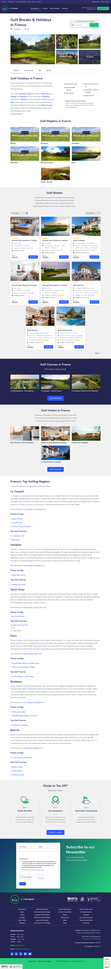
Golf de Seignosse (18, 775)
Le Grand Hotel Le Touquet (51, 462)
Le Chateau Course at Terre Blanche (85, 391)
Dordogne (75, 143)
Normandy (14, 163)
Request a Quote (55, 832)
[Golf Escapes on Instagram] (16, 954)
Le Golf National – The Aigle (52, 245)
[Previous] (11, 226)
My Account (106, 2)
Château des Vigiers (18, 712)
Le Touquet (78, 243)
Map (39, 70)
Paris (73, 163)
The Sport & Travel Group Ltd (91, 939)
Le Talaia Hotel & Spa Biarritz (22, 757)
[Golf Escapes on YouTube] (30, 954)
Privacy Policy (37, 870)
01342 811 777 (91, 9)
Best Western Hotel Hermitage (21, 443)
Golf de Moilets (17, 771)
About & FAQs (28, 70)
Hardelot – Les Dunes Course (82, 245)
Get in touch (73, 107)
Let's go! (94, 25)
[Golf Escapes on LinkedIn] (11, 954)
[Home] (11, 29)
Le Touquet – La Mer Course (82, 290)
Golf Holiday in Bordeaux (32, 702)
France (18, 243)
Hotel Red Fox (78, 285)
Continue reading (16, 114)
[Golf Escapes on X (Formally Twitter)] (20, 954)
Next (96, 353)
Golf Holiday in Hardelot (32, 566)
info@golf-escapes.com (22, 949)
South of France (47, 182)
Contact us (102, 8)
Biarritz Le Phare (17, 767)
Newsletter (97, 2)
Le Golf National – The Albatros (22, 245)
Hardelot (62, 333)
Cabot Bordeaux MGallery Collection (24, 716)
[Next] (37, 226)
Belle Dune (15, 540)
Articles (48, 70)
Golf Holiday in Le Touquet (33, 509)
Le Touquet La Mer (18, 536)
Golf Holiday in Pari (30, 654)
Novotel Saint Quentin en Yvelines (24, 240)
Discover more (55, 398)
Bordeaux (44, 143)
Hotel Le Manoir (79, 240)
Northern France (47, 163)
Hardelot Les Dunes (18, 584)
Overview (16, 70)
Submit (22, 884)
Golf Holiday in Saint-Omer (33, 607)
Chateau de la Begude (80, 443)
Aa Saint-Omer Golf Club (19, 625)
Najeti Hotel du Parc (65, 330)
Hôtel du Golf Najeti (17, 616)
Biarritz (13, 143)
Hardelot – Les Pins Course (91, 248)
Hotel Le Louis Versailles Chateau (53, 443)
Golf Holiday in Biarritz (31, 748)
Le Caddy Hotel (17, 523)
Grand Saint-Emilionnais (20, 725)
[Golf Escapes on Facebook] (25, 954)
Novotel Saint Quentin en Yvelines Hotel (25, 663)
